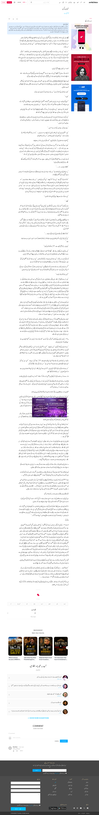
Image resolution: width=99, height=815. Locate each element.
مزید (60, 2)
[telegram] (74, 808)
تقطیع (55, 788)
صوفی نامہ (86, 785)
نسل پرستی (18, 604)
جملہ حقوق (79, 813)
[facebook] (87, 808)
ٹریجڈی (50, 604)
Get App (9, 2)
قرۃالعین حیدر (66, 13)
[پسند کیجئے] (9, 19)
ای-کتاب (70, 2)
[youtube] (81, 808)
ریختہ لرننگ (86, 791)
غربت (42, 604)
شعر (81, 2)
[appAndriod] (62, 808)
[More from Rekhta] (14, 2)
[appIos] (53, 808)
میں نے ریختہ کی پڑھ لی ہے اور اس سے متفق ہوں (54, 773)
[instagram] (77, 808)
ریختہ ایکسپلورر (70, 794)
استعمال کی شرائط (83, 813)
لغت (78, 2)
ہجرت (65, 604)
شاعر (84, 2)
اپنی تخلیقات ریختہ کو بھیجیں (52, 794)
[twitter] (84, 808)
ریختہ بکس (86, 794)
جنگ (57, 604)
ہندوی (87, 782)
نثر (66, 2)
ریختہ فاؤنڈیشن (70, 782)
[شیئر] (13, 19)
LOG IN (19, 2)
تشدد (27, 604)
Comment (64, 741)
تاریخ (34, 604)
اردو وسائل (54, 791)
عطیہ (55, 782)
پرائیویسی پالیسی (57, 773)
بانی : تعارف (70, 785)
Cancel (57, 741)
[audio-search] (31, 2)
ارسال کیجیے (16, 808)
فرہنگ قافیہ (54, 785)
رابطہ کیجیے (70, 788)
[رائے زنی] (17, 18)
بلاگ (63, 2)
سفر (10, 604)
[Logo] (93, 2)
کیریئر (71, 791)
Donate (3, 2)
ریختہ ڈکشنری (86, 788)
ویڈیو (74, 2)
